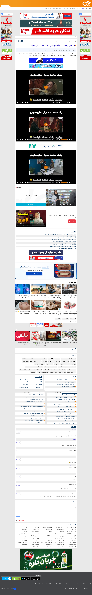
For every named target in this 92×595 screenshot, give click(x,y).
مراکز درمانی (74, 535)
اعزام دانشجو (24, 529)
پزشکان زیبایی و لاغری (72, 544)
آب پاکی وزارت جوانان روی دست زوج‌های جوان (65, 397)
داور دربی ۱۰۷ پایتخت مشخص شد (36, 423)
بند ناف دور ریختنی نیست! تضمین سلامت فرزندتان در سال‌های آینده (63, 246)
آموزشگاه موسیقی (60, 544)
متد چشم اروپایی (64, 364)
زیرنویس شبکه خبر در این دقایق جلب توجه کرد (34, 420)
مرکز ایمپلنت (33, 372)
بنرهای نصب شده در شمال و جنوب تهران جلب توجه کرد (32, 406)
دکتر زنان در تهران (72, 539)
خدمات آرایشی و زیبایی (71, 531)
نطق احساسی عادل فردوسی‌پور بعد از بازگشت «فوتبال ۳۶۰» (63, 423)
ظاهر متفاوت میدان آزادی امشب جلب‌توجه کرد (66, 399)
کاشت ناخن (74, 529)
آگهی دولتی (48, 584)
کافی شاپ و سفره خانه (47, 539)
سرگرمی (45, 8)
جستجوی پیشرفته (41, 584)
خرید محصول (72, 221)
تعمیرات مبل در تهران (35, 535)
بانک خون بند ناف (62, 372)
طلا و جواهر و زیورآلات (35, 531)
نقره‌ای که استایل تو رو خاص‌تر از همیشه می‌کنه (67, 237)
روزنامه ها (39, 379)
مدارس (50, 531)
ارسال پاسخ (18, 432)
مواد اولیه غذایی (26, 361)
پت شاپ (62, 535)
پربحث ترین (24, 392)
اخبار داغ (57, 392)
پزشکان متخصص (73, 537)
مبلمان (38, 533)
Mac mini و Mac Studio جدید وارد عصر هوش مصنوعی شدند (63, 239)
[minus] (19, 41)
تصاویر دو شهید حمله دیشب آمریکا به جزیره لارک (33, 413)
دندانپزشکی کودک (72, 542)
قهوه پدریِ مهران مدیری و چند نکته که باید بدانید (65, 382)
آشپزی (64, 8)
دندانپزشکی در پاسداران (61, 369)
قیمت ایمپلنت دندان (72, 359)
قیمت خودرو (38, 382)
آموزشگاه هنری (61, 546)
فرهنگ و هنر (55, 8)
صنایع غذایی (49, 540)
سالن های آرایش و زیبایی (71, 527)
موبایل (25, 537)
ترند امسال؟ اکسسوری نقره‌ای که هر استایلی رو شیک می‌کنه (64, 241)
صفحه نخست (88, 8)
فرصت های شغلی (62, 584)
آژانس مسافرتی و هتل (35, 546)
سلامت (60, 8)
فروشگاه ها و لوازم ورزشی (59, 539)
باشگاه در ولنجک (49, 364)
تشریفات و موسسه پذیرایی (46, 542)
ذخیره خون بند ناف (29, 367)
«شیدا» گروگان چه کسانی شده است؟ (68, 414)
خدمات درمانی (61, 531)
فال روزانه (25, 384)
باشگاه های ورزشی (60, 537)
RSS (35, 584)
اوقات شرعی (38, 387)
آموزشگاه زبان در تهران (59, 542)
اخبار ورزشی (78, 8)
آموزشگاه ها (61, 540)
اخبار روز (83, 8)
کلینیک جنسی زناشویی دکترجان (51, 367)
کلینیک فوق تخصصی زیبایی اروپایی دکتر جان (67, 367)
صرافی (25, 531)
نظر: (75, 508)
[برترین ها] (85, 3)
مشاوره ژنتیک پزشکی (39, 367)
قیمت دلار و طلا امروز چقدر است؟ (36, 411)
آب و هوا (25, 382)
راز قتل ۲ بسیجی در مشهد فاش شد (68, 394)
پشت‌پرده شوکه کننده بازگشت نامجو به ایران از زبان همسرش (31, 416)
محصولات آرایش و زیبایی (71, 533)
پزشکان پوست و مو (60, 527)
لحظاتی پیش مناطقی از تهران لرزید (36, 399)
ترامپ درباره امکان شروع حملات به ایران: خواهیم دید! (64, 402)
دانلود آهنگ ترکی (23, 369)
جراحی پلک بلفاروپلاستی (39, 364)
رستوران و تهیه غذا (48, 535)
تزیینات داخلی (36, 540)
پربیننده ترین (39, 392)
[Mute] (50, 205)
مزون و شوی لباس (35, 529)
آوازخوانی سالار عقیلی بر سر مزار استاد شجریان (34, 404)
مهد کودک (50, 533)
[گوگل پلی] (25, 579)
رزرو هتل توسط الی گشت (35, 361)
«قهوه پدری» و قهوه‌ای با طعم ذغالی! (68, 386)
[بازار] (16, 579)
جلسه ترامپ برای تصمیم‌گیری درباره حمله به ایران (65, 421)
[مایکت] (6, 579)
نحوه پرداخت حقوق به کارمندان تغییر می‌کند (34, 418)
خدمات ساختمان (36, 542)
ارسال (17, 516)
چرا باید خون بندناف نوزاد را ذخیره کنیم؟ (68, 236)
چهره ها (67, 8)
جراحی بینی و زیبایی (72, 546)
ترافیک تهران (38, 384)
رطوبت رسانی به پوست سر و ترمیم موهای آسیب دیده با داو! (64, 243)
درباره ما (73, 584)
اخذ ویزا (25, 527)
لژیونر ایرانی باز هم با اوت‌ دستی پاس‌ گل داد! (66, 411)
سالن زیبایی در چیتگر (72, 369)
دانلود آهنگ (44, 361)
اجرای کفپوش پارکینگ (71, 372)
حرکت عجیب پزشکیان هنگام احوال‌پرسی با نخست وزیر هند (63, 404)
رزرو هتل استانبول (72, 364)
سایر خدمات (24, 544)
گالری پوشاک (36, 527)
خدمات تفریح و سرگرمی (22, 535)
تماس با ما (68, 584)
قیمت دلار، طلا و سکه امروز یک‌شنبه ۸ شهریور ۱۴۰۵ (33, 397)
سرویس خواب (36, 537)
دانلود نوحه (53, 369)
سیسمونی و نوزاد (23, 533)
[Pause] (48, 205)
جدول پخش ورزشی (23, 387)
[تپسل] (16, 187)
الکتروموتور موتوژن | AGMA (42, 372)
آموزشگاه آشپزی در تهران (47, 527)
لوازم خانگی (24, 539)
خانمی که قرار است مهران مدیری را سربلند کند (66, 384)
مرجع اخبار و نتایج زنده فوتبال (54, 361)
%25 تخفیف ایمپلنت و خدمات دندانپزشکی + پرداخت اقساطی (64, 245)
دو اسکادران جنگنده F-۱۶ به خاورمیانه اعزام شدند (34, 401)
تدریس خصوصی (48, 529)
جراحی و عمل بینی (53, 372)
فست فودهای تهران (48, 537)
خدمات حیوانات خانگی (59, 533)
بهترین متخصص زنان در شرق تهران (35, 369)
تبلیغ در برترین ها (54, 584)
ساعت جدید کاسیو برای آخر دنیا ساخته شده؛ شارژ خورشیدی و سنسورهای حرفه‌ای (60, 234)
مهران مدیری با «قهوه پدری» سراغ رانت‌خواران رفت (65, 379)
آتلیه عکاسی (49, 546)
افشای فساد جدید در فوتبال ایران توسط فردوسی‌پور (65, 406)
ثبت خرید (30, 204)
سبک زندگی (72, 8)
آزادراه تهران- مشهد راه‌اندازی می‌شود (36, 394)
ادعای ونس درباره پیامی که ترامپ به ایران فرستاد (65, 416)
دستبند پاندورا (73, 361)
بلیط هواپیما (64, 359)
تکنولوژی (50, 8)
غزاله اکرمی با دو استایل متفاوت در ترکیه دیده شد (65, 409)
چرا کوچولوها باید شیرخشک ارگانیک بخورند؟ (67, 248)
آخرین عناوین (71, 392)
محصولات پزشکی (60, 529)
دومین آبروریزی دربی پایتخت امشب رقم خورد (66, 418)
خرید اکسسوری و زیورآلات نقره (28, 359)
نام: (75, 505)
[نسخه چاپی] (17, 41)
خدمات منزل (24, 540)
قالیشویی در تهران (35, 544)
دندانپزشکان (74, 540)
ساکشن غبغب (50, 359)
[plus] (22, 41)
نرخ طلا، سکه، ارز (23, 379)
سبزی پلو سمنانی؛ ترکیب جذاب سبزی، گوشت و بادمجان (32, 409)
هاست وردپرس (46, 369)
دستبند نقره (44, 359)
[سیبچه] (35, 579)
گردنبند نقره (38, 359)
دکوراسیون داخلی (36, 539)
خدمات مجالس (49, 544)
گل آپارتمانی (56, 364)
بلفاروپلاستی (57, 359)
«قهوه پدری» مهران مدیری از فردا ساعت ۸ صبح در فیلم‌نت (63, 389)
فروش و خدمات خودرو (22, 542)
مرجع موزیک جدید (65, 361)
